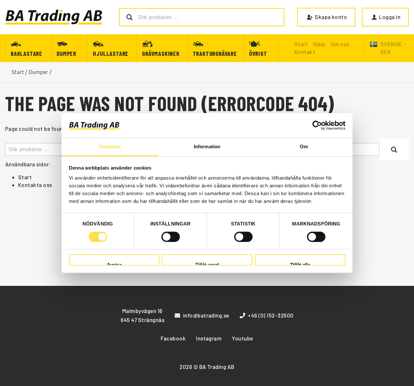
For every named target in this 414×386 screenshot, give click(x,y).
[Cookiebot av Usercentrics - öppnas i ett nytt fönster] (317, 125)
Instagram (209, 338)
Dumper (66, 53)
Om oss (340, 44)
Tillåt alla (300, 264)
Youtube (242, 338)
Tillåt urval (207, 264)
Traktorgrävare (215, 53)
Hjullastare (110, 53)
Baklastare (26, 53)
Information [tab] (207, 147)
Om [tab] (304, 147)
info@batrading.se (206, 315)
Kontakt (304, 51)
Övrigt (258, 53)
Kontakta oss (35, 185)
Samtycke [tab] (110, 147)
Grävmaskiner (161, 53)
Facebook (173, 338)
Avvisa (114, 264)
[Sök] (394, 149)
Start (18, 72)
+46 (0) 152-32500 (270, 315)
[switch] (170, 237)
